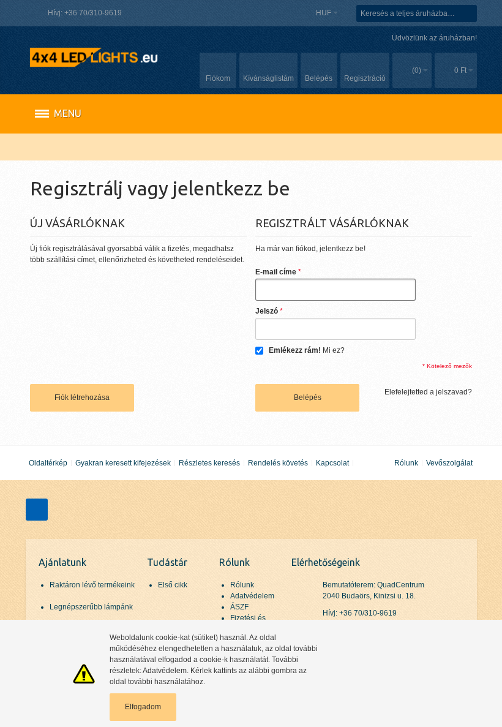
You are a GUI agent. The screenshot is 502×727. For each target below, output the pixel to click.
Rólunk (406, 463)
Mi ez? (334, 350)
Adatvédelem (252, 596)
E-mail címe (275, 272)
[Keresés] (468, 13)
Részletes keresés (209, 463)
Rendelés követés (278, 463)
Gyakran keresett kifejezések (123, 463)
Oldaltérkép (48, 463)
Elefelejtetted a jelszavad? (428, 392)
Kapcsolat (332, 463)
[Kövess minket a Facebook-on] (37, 509)
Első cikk (172, 585)
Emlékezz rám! (295, 350)
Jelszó (266, 311)
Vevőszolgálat (449, 463)
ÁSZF (239, 607)
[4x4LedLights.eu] (93, 57)
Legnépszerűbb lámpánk (91, 607)
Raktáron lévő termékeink (92, 585)
